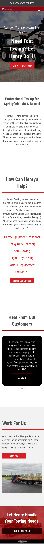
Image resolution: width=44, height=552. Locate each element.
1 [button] (19, 388)
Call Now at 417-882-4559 (22, 3)
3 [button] (24, 388)
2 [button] (22, 388)
